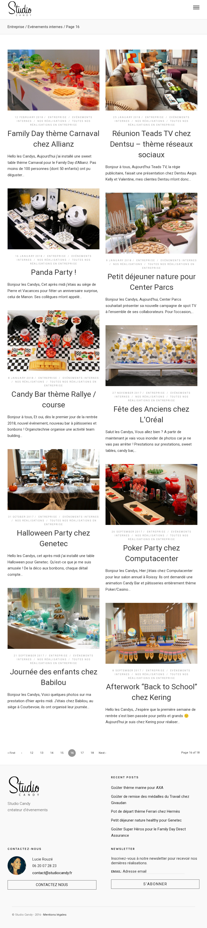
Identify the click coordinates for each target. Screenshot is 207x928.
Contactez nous (52, 884)
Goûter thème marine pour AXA (137, 787)
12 (31, 753)
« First (11, 753)
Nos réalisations (52, 121)
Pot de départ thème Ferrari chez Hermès (145, 811)
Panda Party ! (53, 272)
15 (61, 753)
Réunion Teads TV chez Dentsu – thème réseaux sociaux (151, 144)
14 (51, 753)
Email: (117, 871)
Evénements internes (45, 27)
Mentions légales (54, 914)
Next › (102, 753)
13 (41, 753)
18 (92, 753)
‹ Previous (21, 754)
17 (82, 753)
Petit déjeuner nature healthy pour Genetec (146, 820)
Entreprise (16, 27)
